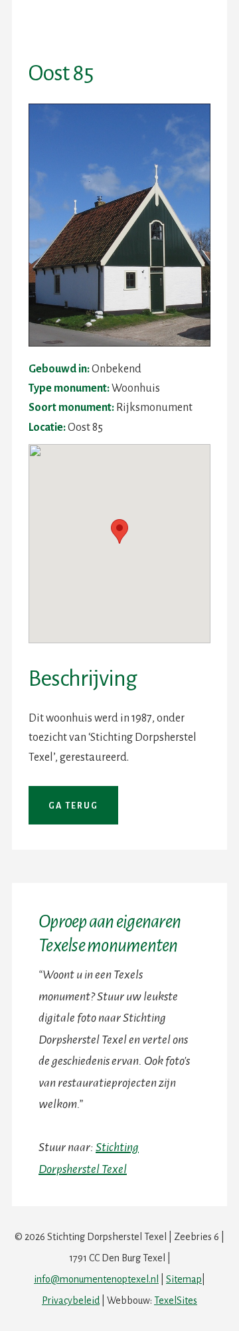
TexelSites (175, 1300)
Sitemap (184, 1279)
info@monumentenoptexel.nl (96, 1279)
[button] (119, 531)
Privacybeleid (71, 1300)
